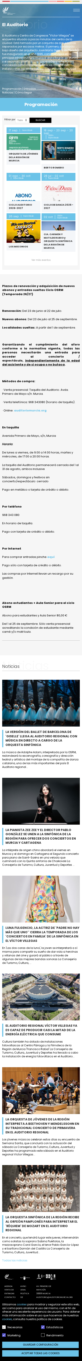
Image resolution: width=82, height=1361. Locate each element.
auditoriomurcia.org (30, 410)
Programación (12, 89)
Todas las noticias (14, 1260)
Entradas (30, 89)
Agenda (8, 1286)
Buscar (40, 120)
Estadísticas (54, 1327)
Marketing (14, 1335)
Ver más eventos (41, 260)
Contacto (10, 1297)
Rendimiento (54, 1335)
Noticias (7, 92)
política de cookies (49, 1319)
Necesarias (15, 1327)
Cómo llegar (23, 92)
